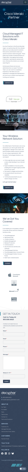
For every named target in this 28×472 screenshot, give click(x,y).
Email (5, 338)
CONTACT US (8, 83)
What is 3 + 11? (7, 373)
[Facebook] (2, 453)
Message (6, 354)
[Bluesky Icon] (12, 453)
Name (5, 331)
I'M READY (7, 263)
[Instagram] (9, 453)
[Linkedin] (5, 453)
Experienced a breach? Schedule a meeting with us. (13, 446)
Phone (5, 346)
